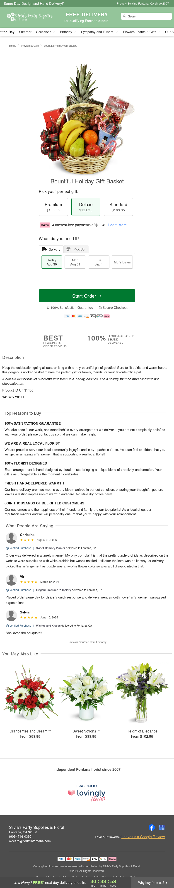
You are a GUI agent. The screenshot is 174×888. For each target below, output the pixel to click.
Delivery (54, 249)
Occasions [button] (44, 31)
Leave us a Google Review (143, 836)
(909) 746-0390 (20, 836)
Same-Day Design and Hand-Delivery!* (34, 3)
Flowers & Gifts (30, 45)
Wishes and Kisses (48, 625)
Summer (25, 31)
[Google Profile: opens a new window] (162, 827)
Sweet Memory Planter (50, 548)
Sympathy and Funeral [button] (98, 31)
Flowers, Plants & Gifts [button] (140, 31)
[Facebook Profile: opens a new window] (152, 827)
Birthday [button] (66, 31)
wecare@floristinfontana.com (30, 841)
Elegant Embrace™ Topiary (53, 590)
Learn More (117, 224)
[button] (162, 868)
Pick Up (79, 249)
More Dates (122, 262)
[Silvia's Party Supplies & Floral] (30, 17)
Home (12, 45)
